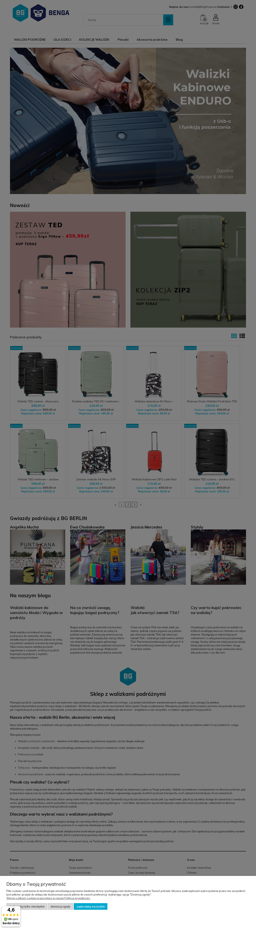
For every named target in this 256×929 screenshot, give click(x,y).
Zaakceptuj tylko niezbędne (27, 906)
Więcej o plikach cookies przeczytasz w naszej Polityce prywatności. (48, 898)
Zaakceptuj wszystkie (91, 906)
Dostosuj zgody (60, 906)
